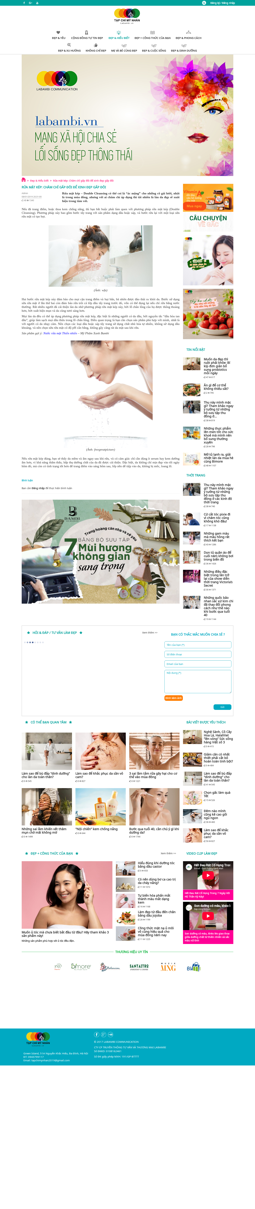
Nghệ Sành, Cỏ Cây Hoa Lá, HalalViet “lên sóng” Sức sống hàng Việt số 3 (218, 737)
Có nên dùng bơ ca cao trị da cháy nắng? (157, 881)
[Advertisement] (127, 1004)
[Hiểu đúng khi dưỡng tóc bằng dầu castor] (125, 868)
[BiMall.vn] (174, 966)
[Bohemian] (87, 966)
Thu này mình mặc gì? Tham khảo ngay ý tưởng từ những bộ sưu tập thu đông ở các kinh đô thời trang (218, 493)
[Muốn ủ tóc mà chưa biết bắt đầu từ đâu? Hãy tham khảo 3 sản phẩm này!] (67, 895)
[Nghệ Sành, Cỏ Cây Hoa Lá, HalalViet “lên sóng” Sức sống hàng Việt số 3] (192, 737)
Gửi (222, 707)
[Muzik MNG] (145, 966)
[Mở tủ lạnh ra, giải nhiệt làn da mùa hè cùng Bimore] (192, 459)
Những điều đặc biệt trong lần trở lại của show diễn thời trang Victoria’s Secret (218, 578)
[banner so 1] (208, 260)
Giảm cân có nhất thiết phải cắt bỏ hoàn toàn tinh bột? (218, 757)
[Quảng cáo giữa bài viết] (101, 552)
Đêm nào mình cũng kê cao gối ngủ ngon (215, 814)
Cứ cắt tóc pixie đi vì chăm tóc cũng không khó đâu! (217, 517)
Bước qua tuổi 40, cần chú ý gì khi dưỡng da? (154, 830)
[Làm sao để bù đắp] (47, 751)
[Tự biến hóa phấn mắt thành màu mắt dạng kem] (125, 901)
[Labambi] (127, 16)
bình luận (66, 488)
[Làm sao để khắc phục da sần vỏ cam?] (100, 751)
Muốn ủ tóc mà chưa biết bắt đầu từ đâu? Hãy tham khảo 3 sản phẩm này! (65, 934)
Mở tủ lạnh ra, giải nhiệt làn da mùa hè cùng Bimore (218, 457)
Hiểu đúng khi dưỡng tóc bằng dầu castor (156, 864)
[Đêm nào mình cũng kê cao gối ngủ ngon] (192, 816)
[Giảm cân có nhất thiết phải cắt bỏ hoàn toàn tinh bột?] (192, 760)
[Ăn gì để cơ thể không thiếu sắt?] (192, 389)
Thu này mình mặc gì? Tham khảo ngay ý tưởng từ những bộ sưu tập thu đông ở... (218, 409)
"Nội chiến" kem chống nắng (96, 829)
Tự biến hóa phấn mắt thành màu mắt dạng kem (154, 898)
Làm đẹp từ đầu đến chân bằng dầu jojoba (157, 913)
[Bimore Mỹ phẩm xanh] (58, 966)
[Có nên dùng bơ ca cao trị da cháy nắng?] (125, 885)
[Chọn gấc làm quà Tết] (192, 798)
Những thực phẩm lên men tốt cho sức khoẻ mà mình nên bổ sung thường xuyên (218, 435)
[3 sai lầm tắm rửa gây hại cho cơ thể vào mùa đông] (154, 751)
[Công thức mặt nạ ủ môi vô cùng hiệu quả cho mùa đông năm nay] (125, 933)
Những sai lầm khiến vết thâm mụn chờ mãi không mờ (44, 830)
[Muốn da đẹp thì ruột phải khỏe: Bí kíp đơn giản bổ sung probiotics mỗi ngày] (192, 363)
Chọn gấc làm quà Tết (217, 794)
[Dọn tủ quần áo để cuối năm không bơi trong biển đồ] (192, 557)
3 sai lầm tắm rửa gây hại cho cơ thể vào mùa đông (153, 775)
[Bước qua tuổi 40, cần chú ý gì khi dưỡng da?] (154, 806)
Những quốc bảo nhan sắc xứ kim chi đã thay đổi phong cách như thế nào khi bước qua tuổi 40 (218, 606)
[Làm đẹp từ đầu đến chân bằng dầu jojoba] (125, 917)
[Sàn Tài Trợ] (116, 966)
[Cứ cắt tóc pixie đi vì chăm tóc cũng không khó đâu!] (192, 519)
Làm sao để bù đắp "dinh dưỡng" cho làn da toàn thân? (46, 775)
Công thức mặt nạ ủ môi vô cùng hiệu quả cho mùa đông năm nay (156, 931)
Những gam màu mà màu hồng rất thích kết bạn (217, 536)
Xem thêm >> (150, 632)
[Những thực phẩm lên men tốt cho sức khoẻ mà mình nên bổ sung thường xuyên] (192, 433)
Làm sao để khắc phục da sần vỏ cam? (99, 775)
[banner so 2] (208, 314)
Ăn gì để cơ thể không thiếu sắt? (216, 387)
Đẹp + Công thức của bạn (52, 853)
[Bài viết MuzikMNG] (208, 208)
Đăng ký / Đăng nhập (222, 3)
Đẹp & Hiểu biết (39, 180)
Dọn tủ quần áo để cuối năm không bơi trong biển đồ (218, 555)
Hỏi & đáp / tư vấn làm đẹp (55, 633)
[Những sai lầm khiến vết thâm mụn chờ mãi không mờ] (47, 806)
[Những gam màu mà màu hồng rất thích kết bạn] (192, 538)
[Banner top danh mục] (127, 115)
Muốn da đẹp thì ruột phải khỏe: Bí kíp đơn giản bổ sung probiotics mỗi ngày (217, 366)
